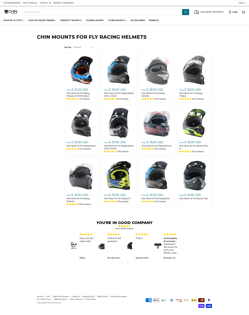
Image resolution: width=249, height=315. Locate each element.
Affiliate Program (60, 299)
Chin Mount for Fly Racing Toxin (193, 198)
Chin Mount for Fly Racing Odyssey (77, 200)
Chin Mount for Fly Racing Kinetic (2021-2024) (119, 94)
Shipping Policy (88, 296)
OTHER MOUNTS (117, 20)
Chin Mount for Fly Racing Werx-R (194, 147)
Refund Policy (102, 296)
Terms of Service (76, 299)
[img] (124, 226)
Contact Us (75, 296)
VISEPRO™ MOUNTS (70, 20)
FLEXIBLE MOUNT (95, 20)
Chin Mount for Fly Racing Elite (156, 198)
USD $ (241, 3)
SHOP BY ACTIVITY (13, 20)
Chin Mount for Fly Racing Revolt (157, 145)
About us (40, 296)
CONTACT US (45, 3)
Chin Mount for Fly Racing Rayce (81, 145)
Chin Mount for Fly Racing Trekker (190, 94)
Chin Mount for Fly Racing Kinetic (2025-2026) (119, 147)
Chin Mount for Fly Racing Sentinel (153, 94)
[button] (122, 262)
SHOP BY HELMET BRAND (41, 20)
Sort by (67, 47)
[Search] (185, 12)
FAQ (48, 296)
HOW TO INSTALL (30, 3)
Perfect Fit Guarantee (61, 296)
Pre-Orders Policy (44, 299)
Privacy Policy (90, 299)
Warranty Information (119, 296)
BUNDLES (154, 20)
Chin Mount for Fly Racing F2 (117, 198)
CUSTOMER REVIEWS (11, 3)
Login (235, 12)
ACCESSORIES (137, 20)
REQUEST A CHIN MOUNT (64, 3)
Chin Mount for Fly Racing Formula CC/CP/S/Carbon (77, 94)
